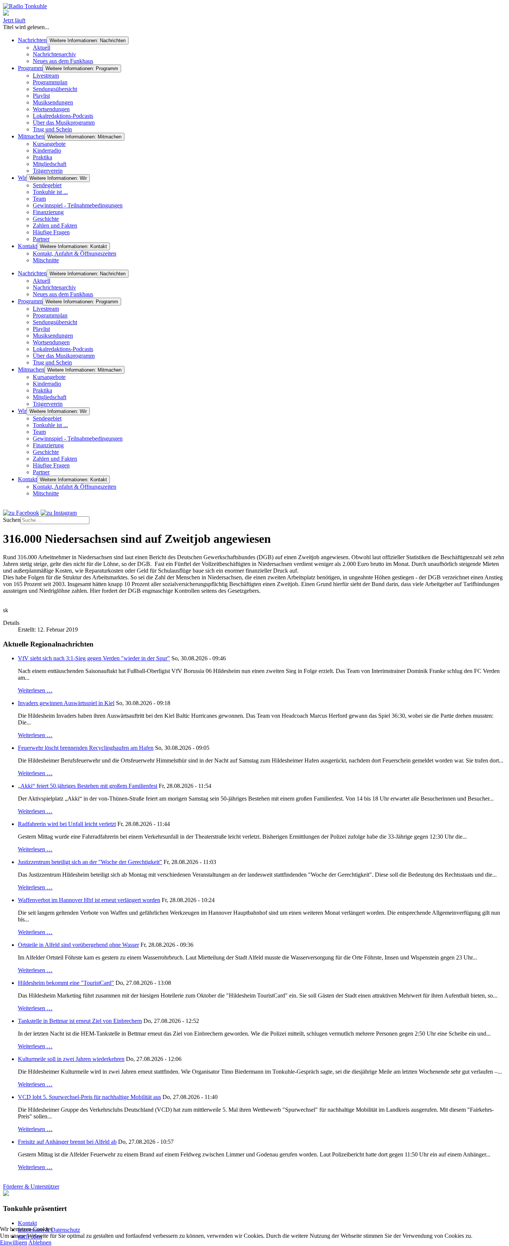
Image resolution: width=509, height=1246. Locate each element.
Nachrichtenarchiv (54, 54)
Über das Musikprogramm (64, 122)
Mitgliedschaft (49, 164)
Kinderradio (47, 150)
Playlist (41, 96)
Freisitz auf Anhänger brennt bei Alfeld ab (67, 1142)
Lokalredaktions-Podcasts (63, 116)
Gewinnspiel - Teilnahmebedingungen (78, 205)
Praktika (42, 157)
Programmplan (50, 82)
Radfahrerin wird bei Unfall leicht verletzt (67, 824)
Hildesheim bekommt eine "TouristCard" (66, 983)
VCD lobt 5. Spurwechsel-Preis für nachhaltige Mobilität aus (89, 1097)
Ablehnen (39, 1242)
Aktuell (41, 47)
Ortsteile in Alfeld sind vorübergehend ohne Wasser (78, 945)
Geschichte (46, 219)
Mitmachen (31, 136)
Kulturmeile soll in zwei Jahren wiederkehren (71, 1059)
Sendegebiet (47, 185)
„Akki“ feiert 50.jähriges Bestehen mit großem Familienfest (87, 786)
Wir (22, 178)
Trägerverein (48, 171)
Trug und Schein (52, 129)
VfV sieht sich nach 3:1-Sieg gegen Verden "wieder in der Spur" (94, 658)
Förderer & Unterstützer (31, 1186)
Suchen (11, 520)
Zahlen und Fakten (55, 225)
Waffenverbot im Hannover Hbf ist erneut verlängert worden (89, 900)
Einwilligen (13, 1242)
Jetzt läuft (14, 20)
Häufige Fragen (51, 232)
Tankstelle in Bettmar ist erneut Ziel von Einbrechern (80, 1021)
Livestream (46, 75)
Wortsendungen (51, 109)
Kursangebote (49, 144)
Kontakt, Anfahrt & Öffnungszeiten (74, 253)
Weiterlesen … (35, 690)
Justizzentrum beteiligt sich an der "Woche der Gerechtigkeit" (90, 862)
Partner (41, 239)
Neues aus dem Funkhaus (63, 61)
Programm (30, 68)
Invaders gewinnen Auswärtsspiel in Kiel (66, 703)
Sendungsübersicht (55, 89)
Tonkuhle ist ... (50, 192)
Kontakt (27, 246)
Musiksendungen (53, 102)
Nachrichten (32, 40)
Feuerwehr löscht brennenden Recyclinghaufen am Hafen (86, 748)
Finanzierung (48, 212)
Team (39, 198)
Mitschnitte (46, 260)
